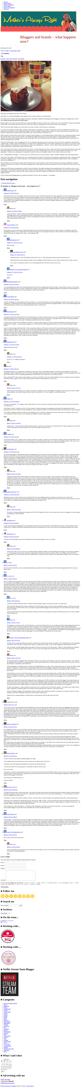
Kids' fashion (7, 1021)
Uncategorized (7, 1046)
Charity (6, 1010)
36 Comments (5, 53)
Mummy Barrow (11, 753)
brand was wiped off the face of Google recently (16, 120)
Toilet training (7, 1041)
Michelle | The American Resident (18, 269)
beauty (5, 1004)
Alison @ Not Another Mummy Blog (19, 637)
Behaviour (6, 1006)
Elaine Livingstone (11, 724)
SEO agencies (13, 58)
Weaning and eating (9, 1048)
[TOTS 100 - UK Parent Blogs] (7, 920)
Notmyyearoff (10, 190)
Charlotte (9, 434)
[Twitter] (11, 897)
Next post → (12, 183)
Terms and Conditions (9, 7)
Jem (8, 366)
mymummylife (10, 449)
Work (18, 50)
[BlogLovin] (7, 897)
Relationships (7, 1031)
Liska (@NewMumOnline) (13, 832)
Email (3, 865)
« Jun (2, 1071)
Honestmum (10, 520)
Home (5, 1019)
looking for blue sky (12, 492)
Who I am (6, 9)
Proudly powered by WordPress (9, 1086)
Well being (6, 1050)
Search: (2, 905)
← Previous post (5, 183)
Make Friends (7, 3)
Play (5, 1027)
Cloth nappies (7, 1012)
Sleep (5, 1034)
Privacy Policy (7, 6)
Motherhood (7, 1023)
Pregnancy (6, 1029)
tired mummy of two (18, 252)
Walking (6, 1047)
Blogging (3, 58)
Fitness (5, 1016)
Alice (11, 620)
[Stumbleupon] (32, 897)
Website (3, 868)
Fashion (6, 1014)
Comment (3, 880)
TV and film (7, 1044)
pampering (6, 1026)
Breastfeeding (7, 1009)
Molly (7, 50)
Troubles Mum (10, 814)
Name (3, 862)
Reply (5, 204)
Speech (5, 1037)
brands (7, 58)
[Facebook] (15, 897)
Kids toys (6, 1020)
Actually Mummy (11, 225)
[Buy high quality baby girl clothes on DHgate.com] (5, 1079)
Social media (13, 50)
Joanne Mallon (10, 296)
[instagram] (24, 897)
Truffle (8, 399)
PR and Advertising (9, 4)
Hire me (6, 2)
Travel (5, 1043)
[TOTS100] (4, 921)
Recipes (6, 1030)
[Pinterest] (28, 897)
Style (5, 1039)
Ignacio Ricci (30, 1086)
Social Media (21, 58)
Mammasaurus (13, 240)
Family (5, 1013)
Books (5, 1007)
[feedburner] (3, 897)
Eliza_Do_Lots (10, 787)
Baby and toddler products (10, 1003)
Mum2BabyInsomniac (12, 281)
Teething (6, 1040)
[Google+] (20, 897)
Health (5, 1017)
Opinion (6, 1024)
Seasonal (6, 1033)
